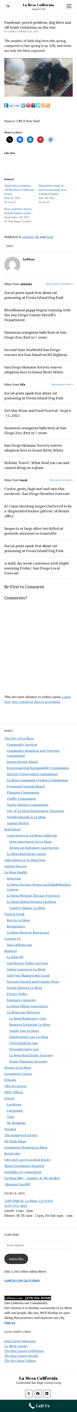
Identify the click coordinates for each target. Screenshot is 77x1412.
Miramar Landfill (17, 1184)
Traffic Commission (21, 798)
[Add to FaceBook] (6, 106)
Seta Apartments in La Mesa (30, 841)
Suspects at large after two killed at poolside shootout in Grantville (33, 531)
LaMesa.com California (22, 1280)
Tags (10, 1116)
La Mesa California (38, 5)
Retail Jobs (12, 1153)
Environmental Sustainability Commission (38, 768)
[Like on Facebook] (15, 106)
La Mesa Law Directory (23, 1012)
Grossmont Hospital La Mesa (25, 1147)
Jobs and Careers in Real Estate (27, 1159)
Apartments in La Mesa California (32, 835)
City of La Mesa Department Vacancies (35, 811)
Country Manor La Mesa (27, 908)
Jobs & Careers (15, 1086)
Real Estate (12, 829)
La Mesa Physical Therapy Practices (33, 895)
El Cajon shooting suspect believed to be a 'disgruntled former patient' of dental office (38, 511)
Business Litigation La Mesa (29, 1024)
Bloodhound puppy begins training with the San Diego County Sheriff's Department (37, 314)
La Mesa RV (15, 957)
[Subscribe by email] (43, 106)
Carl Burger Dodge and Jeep (27, 963)
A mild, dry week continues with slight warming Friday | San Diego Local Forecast (36, 568)
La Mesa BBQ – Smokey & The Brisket (32, 1178)
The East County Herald (21, 1355)
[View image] (38, 95)
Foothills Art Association (22, 1172)
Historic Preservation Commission (32, 774)
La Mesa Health (15, 872)
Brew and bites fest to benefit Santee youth (18, 211)
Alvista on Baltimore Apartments (34, 847)
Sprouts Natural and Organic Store (33, 981)
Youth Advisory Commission (27, 804)
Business (10, 951)
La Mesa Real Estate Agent (26, 854)
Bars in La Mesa (18, 920)
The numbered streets (20, 1135)
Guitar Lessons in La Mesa (26, 969)
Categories (15, 1110)
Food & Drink (14, 914)
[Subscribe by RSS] (48, 106)
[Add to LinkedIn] (23, 106)
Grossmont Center (18, 1073)
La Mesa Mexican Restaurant (28, 932)
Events (9, 1098)
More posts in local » (61, 479)
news (10, 245)
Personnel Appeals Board (26, 786)
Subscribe (16, 1259)
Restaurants (16, 926)
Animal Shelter (18, 823)
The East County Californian (24, 1351)
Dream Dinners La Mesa (24, 987)
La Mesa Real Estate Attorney (31, 1055)
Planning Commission (23, 792)
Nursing (10, 1129)
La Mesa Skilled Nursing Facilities (31, 901)
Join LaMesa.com (19, 944)
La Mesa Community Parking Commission (37, 780)
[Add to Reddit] (33, 106)
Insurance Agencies (21, 1000)
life (37, 237)
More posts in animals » (59, 283)
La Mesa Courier (16, 1346)
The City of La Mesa (18, 738)
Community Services (22, 744)
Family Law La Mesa (24, 1030)
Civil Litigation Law (23, 1043)
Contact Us (12, 938)
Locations (14, 1104)
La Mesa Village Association (27, 1006)
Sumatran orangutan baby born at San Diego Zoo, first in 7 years (35, 335)
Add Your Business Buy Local (28, 975)
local (49, 237)
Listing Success (15, 866)
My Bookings (16, 1123)
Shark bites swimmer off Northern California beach (19, 190)
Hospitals (14, 878)
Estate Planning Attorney (28, 1061)
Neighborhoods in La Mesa (26, 817)
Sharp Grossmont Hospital (24, 1165)
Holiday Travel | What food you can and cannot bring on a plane (36, 465)
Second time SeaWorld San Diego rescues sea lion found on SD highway (35, 352)
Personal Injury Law (24, 1049)
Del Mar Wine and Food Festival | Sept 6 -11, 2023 (37, 413)
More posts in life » (62, 384)
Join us (9, 1322)
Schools (10, 1080)
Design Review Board (22, 761)
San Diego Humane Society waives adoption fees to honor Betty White (33, 369)
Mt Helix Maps (15, 1141)
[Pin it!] (28, 106)
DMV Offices (13, 1092)
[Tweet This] (38, 106)
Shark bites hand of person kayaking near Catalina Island (52, 190)
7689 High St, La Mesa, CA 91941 (28, 1201)
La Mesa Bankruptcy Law (27, 1018)
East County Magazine (20, 1341)
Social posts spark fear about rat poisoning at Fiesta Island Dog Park (33, 295)
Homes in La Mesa (17, 1067)
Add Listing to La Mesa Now (25, 860)
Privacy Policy (17, 994)
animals (27, 237)
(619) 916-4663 (15, 1205)
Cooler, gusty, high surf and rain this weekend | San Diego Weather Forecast (37, 491)
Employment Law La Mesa (28, 1037)
